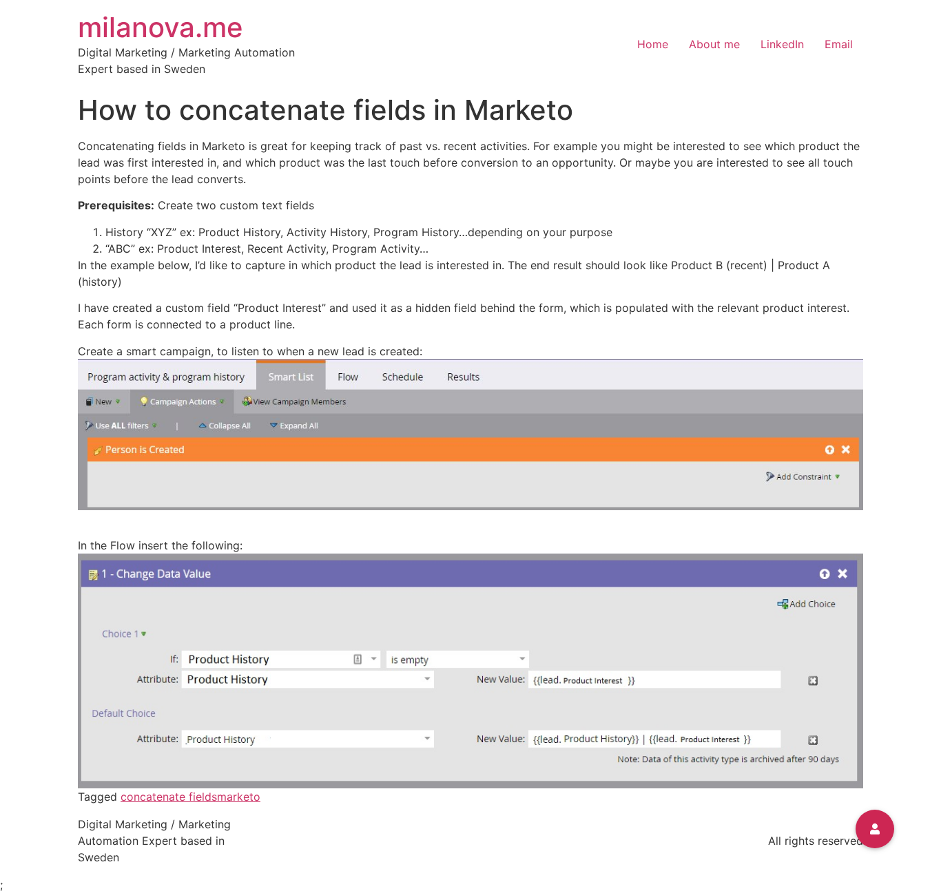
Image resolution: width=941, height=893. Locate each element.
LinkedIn (782, 44)
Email (839, 44)
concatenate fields (169, 796)
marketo (238, 796)
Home (652, 44)
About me (714, 44)
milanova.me (160, 27)
